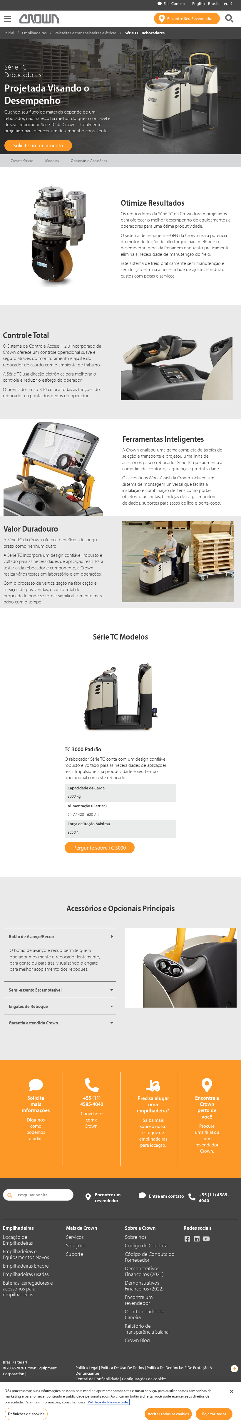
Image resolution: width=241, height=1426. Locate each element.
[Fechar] (231, 1391)
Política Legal (87, 1367)
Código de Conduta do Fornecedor (150, 1257)
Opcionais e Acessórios (89, 160)
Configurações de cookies (144, 1378)
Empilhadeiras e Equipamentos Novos (26, 1254)
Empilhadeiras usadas (26, 1274)
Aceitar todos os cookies (168, 1413)
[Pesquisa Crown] (229, 18)
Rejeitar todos (214, 1413)
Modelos (52, 160)
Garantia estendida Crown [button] (33, 1023)
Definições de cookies (26, 1413)
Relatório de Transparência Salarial (147, 1328)
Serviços (75, 1237)
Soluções (76, 1245)
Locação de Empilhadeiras (18, 1240)
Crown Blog (137, 1340)
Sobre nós (135, 1237)
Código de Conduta (146, 1245)
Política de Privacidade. (108, 1402)
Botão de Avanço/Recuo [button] (31, 936)
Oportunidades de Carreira (144, 1314)
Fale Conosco (175, 3)
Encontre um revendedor (139, 1300)
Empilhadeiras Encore (26, 1265)
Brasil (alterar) (220, 3)
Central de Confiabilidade (97, 1378)
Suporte (74, 1254)
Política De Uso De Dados (122, 1367)
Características (22, 160)
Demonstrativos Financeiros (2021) (144, 1271)
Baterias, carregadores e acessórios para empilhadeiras (28, 1288)
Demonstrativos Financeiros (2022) (144, 1285)
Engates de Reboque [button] (28, 1006)
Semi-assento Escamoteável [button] (35, 990)
